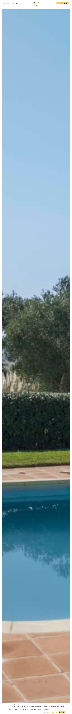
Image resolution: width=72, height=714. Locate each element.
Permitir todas (61, 712)
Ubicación (47, 8)
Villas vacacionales (24, 8)
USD (8, 3)
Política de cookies (45, 709)
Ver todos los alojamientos (63, 3)
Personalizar (47, 712)
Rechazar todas (54, 712)
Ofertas (30, 8)
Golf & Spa (36, 8)
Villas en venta (52, 8)
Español (3, 3)
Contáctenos (41, 8)
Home (18, 8)
